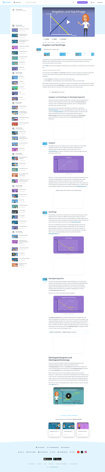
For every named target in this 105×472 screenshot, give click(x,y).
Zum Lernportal (41, 447)
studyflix (8, 2)
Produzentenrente (53, 151)
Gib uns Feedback (73, 463)
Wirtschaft (44, 42)
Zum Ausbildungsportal (54, 447)
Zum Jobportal (66, 447)
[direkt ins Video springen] (68, 164)
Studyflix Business (63, 452)
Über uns (22, 452)
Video (47, 65)
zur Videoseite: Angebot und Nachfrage (69, 415)
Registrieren (100, 2)
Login (93, 2)
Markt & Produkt (51, 42)
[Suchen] (73, 2)
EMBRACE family (54, 467)
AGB (45, 463)
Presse (73, 452)
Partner (53, 452)
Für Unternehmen (44, 452)
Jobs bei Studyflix (32, 452)
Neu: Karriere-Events (82, 2)
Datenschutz (51, 463)
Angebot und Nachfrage (60, 42)
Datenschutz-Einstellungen (61, 463)
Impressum (39, 463)
